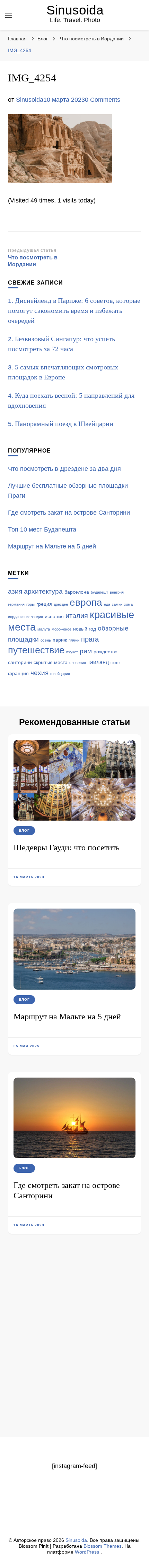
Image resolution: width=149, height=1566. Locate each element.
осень (46, 640)
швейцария (60, 674)
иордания (16, 617)
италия (76, 616)
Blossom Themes (103, 1546)
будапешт (99, 592)
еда (107, 604)
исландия (34, 617)
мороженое (61, 629)
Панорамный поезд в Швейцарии (64, 423)
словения (77, 663)
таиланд (98, 662)
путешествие (36, 650)
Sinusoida (75, 10)
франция (18, 673)
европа (86, 602)
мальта (43, 629)
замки (117, 604)
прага (90, 639)
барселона (76, 592)
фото (115, 663)
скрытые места (51, 662)
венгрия (117, 592)
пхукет (72, 652)
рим (86, 651)
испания (54, 616)
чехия (39, 672)
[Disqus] (74, 1347)
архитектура (43, 591)
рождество (105, 651)
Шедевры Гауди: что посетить (67, 847)
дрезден (61, 604)
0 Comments (102, 99)
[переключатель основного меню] (8, 15)
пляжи (74, 640)
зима (128, 604)
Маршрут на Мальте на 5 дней (67, 1016)
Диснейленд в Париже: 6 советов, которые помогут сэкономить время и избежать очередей (74, 310)
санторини (20, 662)
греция (44, 604)
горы (30, 604)
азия (15, 591)
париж (60, 640)
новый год (84, 629)
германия (16, 604)
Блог (42, 38)
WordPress (87, 1552)
